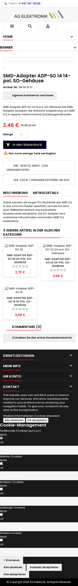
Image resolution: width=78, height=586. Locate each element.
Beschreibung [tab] (15, 192)
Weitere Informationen (18, 416)
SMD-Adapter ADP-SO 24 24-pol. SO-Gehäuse (58, 262)
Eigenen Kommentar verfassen (32, 95)
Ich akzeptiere (37, 420)
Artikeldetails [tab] (46, 192)
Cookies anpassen (47, 416)
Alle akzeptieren (15, 574)
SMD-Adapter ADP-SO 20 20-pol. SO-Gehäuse (20, 258)
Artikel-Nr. (10, 87)
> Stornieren (12, 560)
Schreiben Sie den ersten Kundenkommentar (42, 338)
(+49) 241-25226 (30, 3)
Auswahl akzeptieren (44, 567)
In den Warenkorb (24, 144)
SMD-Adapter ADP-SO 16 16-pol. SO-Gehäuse (20, 301)
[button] (39, 450)
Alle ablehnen (14, 420)
